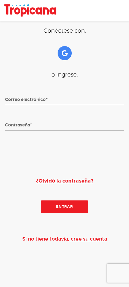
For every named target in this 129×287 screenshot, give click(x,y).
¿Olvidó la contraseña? (64, 181)
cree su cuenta (89, 239)
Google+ (65, 53)
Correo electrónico (25, 100)
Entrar (64, 206)
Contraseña (17, 125)
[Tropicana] (30, 10)
